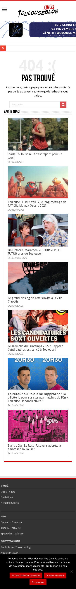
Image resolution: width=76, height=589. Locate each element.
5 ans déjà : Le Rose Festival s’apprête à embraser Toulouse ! (34, 447)
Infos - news (8, 491)
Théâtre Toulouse (11, 527)
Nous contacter (9, 552)
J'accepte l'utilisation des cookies (26, 575)
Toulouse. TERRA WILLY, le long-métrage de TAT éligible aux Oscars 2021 (37, 203)
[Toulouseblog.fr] (38, 10)
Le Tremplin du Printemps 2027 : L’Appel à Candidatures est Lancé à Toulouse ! (35, 347)
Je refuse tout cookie (55, 575)
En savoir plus (38, 582)
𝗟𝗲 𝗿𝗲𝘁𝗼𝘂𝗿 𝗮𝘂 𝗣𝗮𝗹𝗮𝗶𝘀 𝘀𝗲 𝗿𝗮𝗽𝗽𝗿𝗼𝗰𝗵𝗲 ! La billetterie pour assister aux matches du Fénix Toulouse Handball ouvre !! (38, 397)
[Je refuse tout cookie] (71, 571)
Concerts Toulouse (11, 522)
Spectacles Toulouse (12, 533)
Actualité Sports (10, 502)
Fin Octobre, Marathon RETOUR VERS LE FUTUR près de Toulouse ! (34, 251)
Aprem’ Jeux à (14, 48)
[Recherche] (63, 105)
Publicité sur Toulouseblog (16, 547)
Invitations (7, 497)
